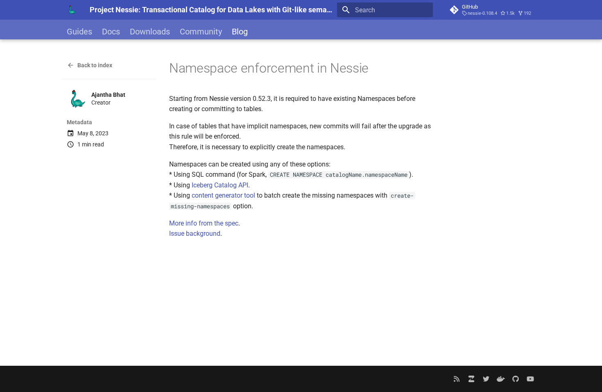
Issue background (194, 233)
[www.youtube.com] (530, 378)
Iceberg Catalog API (220, 185)
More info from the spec (203, 223)
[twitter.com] (486, 378)
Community (201, 31)
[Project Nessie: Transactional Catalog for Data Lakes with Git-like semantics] (71, 10)
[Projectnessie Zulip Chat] (471, 378)
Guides (79, 31)
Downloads (150, 31)
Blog (240, 31)
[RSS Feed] (456, 378)
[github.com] (515, 378)
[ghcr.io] (500, 378)
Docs (111, 31)
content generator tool (223, 195)
